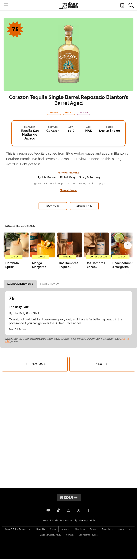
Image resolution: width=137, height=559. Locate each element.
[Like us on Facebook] (89, 510)
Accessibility (107, 529)
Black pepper (57, 183)
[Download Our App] (122, 5)
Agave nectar (40, 183)
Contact (69, 535)
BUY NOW (52, 205)
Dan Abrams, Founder (88, 535)
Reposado (54, 113)
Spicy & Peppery (89, 177)
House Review (50, 283)
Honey (82, 183)
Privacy (93, 529)
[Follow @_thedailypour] (79, 510)
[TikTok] (58, 510)
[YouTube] (48, 510)
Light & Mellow (46, 177)
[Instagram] (68, 510)
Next (99, 364)
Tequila (69, 113)
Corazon (83, 113)
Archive (53, 529)
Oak (91, 183)
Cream (71, 183)
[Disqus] (68, 426)
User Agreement (125, 529)
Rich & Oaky (67, 177)
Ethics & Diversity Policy (50, 535)
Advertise (66, 529)
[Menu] (6, 5)
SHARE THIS (84, 205)
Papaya (101, 183)
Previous (37, 364)
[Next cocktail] (128, 245)
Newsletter (80, 529)
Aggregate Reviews (20, 283)
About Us (40, 529)
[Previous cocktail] (9, 245)
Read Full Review (17, 329)
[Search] (131, 5)
